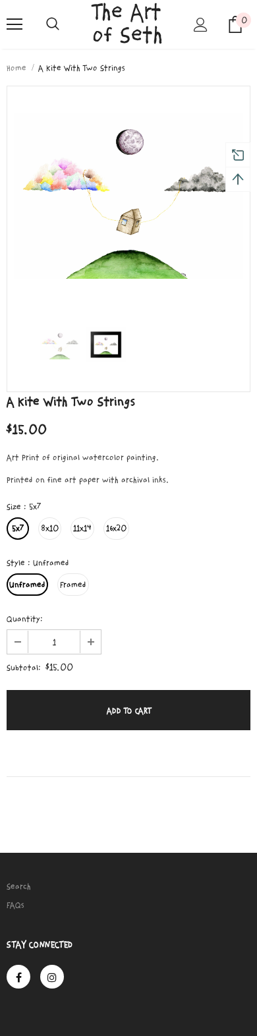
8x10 (50, 528)
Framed (73, 584)
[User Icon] (201, 25)
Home (16, 67)
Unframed (27, 584)
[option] (128, 196)
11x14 (82, 528)
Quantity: (25, 618)
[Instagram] (52, 977)
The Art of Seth (127, 24)
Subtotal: (24, 667)
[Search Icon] (52, 24)
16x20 (116, 528)
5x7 (18, 528)
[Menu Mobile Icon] (14, 24)
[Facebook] (18, 977)
